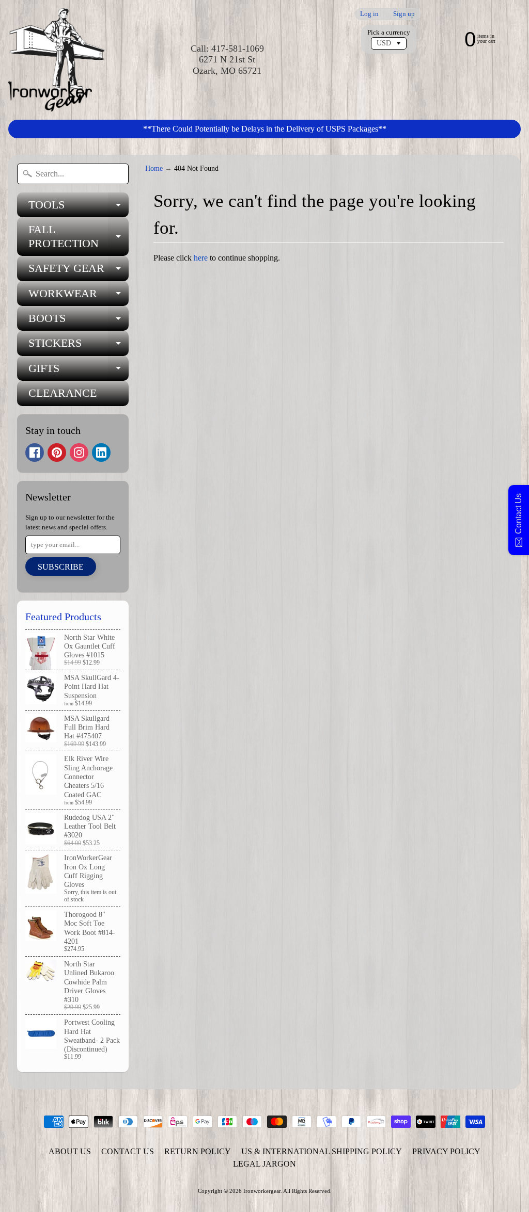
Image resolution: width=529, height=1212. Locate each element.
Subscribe (61, 566)
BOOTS (78, 321)
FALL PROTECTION (78, 237)
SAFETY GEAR (78, 271)
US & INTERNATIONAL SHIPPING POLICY (321, 1151)
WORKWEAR (78, 296)
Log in (369, 14)
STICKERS (78, 345)
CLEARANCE (62, 392)
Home (154, 168)
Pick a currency (388, 32)
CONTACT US (127, 1151)
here (201, 257)
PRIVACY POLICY (446, 1151)
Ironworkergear (262, 1191)
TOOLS (78, 207)
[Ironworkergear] (56, 59)
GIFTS (78, 371)
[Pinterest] (57, 452)
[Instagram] (79, 452)
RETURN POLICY (197, 1151)
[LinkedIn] (101, 452)
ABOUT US (70, 1151)
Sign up (404, 14)
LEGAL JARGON (264, 1163)
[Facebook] (34, 452)
